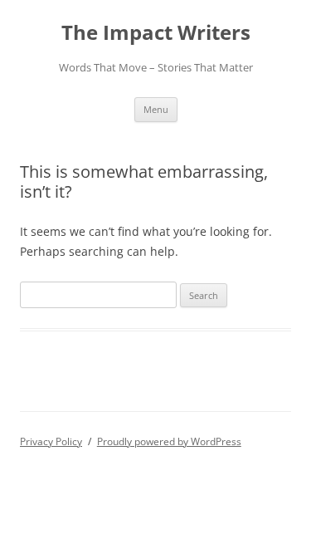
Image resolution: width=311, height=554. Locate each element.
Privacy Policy (51, 441)
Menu (155, 109)
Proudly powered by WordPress (169, 441)
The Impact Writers (155, 33)
